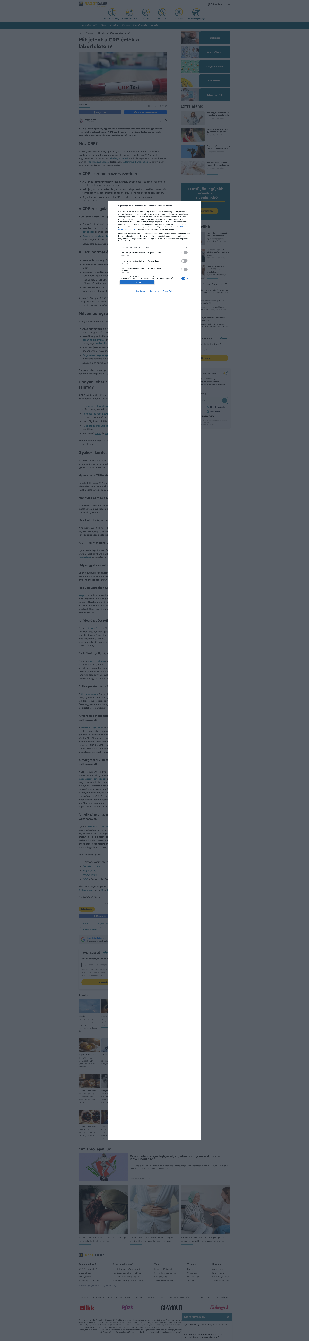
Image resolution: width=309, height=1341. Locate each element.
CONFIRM (137, 282)
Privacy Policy (168, 291)
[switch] (184, 252)
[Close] (196, 206)
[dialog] (154, 670)
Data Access (154, 291)
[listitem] (154, 247)
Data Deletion (141, 291)
